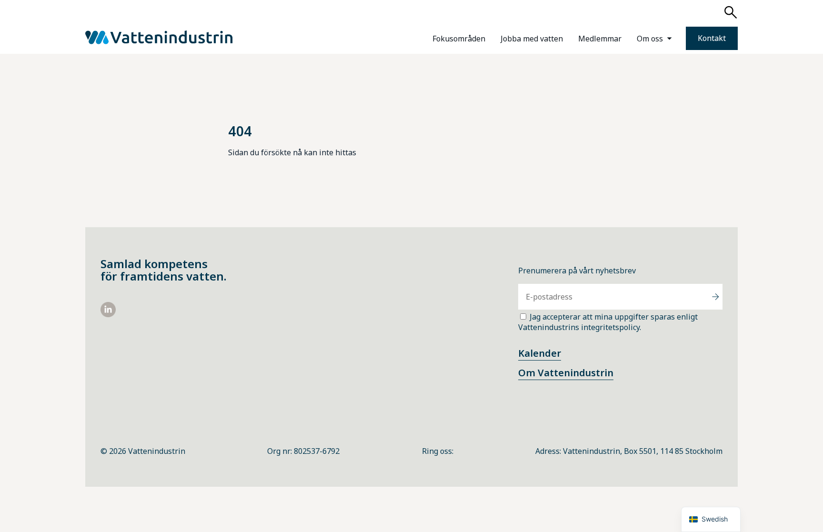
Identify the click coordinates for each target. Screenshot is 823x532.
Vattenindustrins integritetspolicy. (579, 327)
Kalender (539, 353)
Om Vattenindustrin (565, 372)
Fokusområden (458, 38)
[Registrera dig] (715, 297)
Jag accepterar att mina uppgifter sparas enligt (608, 321)
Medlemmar (600, 38)
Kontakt (712, 38)
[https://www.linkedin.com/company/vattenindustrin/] (108, 314)
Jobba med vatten (532, 38)
